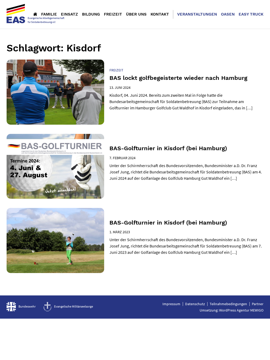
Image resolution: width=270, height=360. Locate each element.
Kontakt (160, 14)
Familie (49, 14)
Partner (257, 303)
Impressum (171, 303)
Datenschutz (195, 303)
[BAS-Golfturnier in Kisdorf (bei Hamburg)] (55, 166)
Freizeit (113, 14)
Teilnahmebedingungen (228, 303)
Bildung (91, 14)
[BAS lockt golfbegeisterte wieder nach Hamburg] (55, 92)
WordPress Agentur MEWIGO (241, 310)
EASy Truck (251, 14)
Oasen (228, 14)
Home (35, 14)
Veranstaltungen (197, 14)
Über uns (136, 14)
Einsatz (69, 14)
